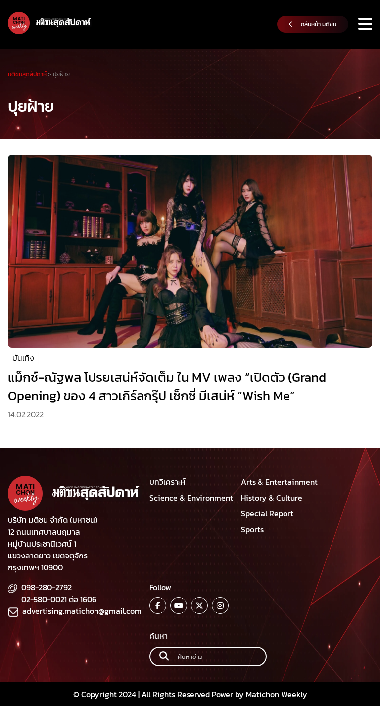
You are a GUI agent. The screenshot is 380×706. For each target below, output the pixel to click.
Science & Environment (191, 498)
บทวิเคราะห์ (167, 482)
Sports (252, 529)
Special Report (267, 513)
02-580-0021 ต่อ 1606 (58, 599)
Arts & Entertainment (279, 482)
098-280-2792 (46, 587)
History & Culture (271, 498)
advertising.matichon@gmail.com (82, 611)
